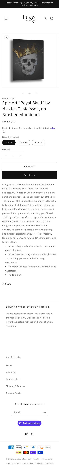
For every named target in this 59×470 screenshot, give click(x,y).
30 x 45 (38, 142)
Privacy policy (47, 459)
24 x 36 (23, 142)
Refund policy (13, 463)
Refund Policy (13, 379)
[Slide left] (23, 93)
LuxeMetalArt (17, 459)
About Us (10, 372)
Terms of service (28, 463)
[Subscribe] (44, 412)
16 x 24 (8, 142)
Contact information (45, 463)
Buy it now (29, 175)
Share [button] (8, 283)
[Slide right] (36, 93)
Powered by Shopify (31, 459)
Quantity (6, 149)
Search (9, 365)
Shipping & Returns (15, 386)
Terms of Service (14, 393)
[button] (6, 18)
